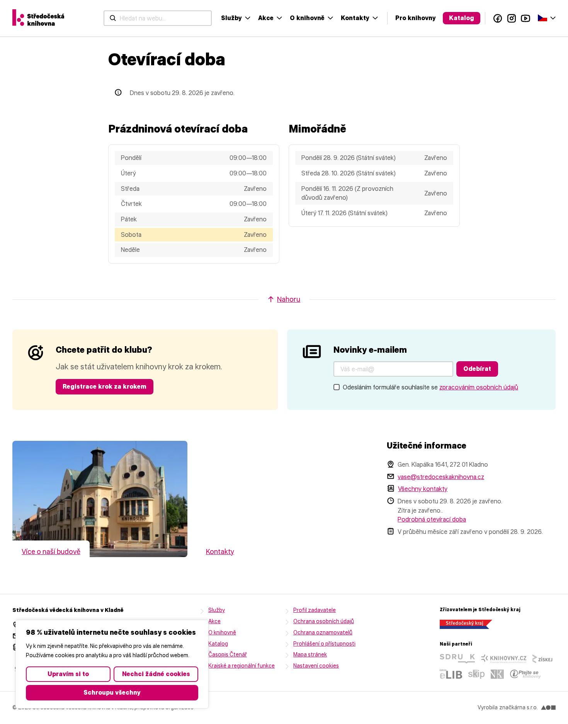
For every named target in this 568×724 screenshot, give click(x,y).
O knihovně (307, 18)
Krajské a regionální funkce (241, 666)
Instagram (511, 18)
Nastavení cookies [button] (316, 666)
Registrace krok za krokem (104, 386)
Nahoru (288, 299)
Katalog (461, 18)
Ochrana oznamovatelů (322, 632)
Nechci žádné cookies (156, 674)
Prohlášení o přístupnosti (324, 644)
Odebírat (477, 368)
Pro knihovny (415, 18)
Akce (266, 18)
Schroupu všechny (112, 692)
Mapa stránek (310, 654)
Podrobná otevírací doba (432, 519)
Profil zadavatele (314, 610)
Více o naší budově (51, 551)
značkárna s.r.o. (518, 707)
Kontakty (355, 18)
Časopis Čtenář (227, 654)
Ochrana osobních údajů (323, 621)
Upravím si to (68, 674)
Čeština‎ (547, 17)
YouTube (525, 18)
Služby (231, 18)
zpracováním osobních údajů (478, 387)
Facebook (497, 18)
